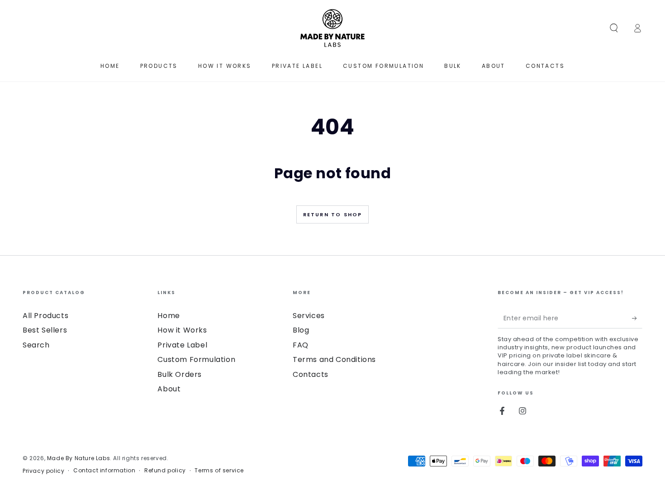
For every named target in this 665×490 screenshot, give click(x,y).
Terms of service (219, 470)
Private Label (182, 345)
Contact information (104, 470)
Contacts (310, 374)
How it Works (182, 330)
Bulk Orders (179, 374)
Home (168, 315)
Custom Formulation (196, 359)
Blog (301, 330)
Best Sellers (45, 330)
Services (309, 315)
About (168, 389)
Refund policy (165, 470)
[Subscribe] (637, 318)
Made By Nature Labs (78, 458)
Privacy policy (43, 471)
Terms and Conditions (334, 359)
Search (36, 345)
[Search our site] (614, 28)
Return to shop (332, 214)
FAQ (301, 345)
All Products (45, 315)
